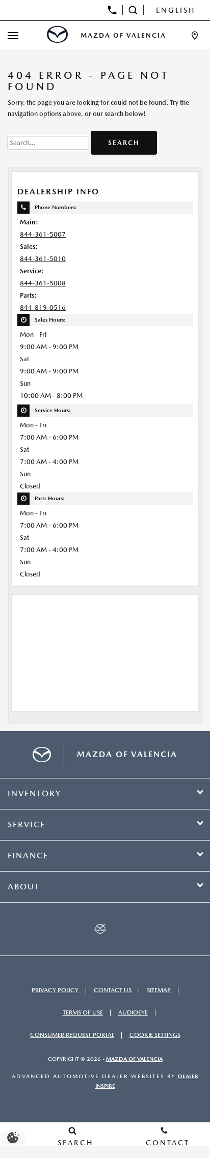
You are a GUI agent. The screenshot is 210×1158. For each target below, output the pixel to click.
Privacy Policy (55, 990)
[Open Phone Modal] (112, 10)
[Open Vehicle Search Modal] (133, 10)
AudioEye (133, 1012)
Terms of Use (83, 1012)
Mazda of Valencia (134, 1059)
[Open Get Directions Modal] (194, 35)
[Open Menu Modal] (13, 35)
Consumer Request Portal (72, 1034)
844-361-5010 (43, 259)
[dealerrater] (100, 929)
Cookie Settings (154, 1034)
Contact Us (113, 990)
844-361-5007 (43, 234)
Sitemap (159, 990)
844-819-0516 (43, 307)
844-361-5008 (43, 283)
